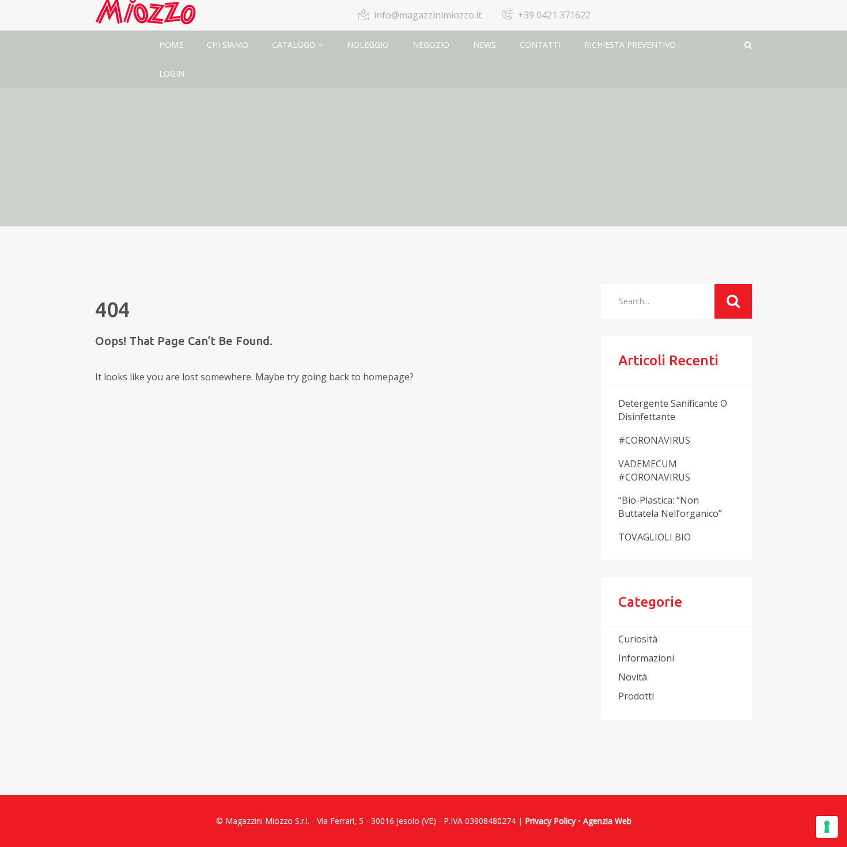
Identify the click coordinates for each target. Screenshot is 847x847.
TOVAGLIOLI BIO (654, 537)
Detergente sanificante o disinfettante (672, 410)
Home (171, 44)
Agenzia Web (607, 820)
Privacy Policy (550, 820)
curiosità (637, 639)
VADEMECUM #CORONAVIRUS (654, 470)
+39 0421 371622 (554, 15)
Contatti (540, 44)
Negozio (431, 44)
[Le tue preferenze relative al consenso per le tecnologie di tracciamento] (827, 827)
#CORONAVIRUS (654, 440)
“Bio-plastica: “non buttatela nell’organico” (670, 507)
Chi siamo (227, 44)
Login (171, 73)
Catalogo (295, 44)
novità (632, 677)
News (484, 44)
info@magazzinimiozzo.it (428, 15)
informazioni (646, 658)
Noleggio (368, 44)
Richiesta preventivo (630, 44)
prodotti (636, 696)
